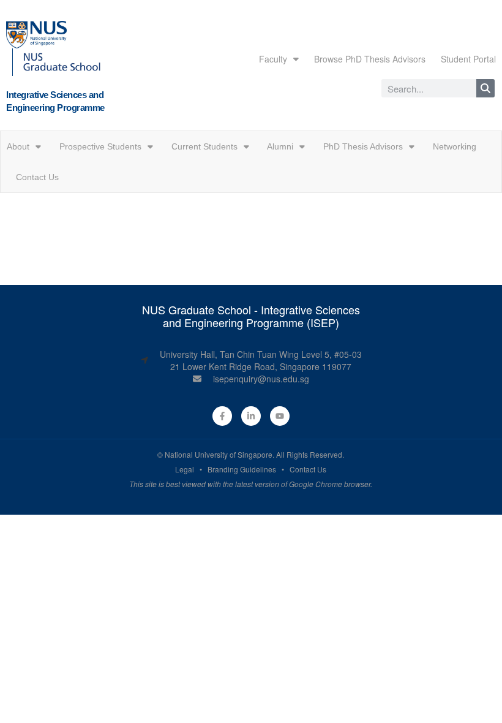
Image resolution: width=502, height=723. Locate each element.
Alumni (280, 146)
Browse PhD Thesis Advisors (369, 59)
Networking (454, 146)
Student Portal (468, 59)
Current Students (204, 146)
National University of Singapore (218, 454)
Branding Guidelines (242, 469)
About (18, 146)
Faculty (273, 59)
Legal (184, 469)
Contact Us (37, 177)
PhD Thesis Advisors (363, 146)
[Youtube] (280, 416)
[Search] (485, 88)
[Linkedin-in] (251, 416)
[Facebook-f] (222, 416)
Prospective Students (100, 146)
